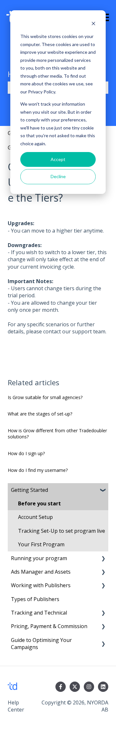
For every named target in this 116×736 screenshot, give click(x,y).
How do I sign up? (26, 453)
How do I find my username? (38, 470)
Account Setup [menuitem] (35, 517)
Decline (58, 176)
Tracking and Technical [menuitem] (39, 612)
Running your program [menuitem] (39, 558)
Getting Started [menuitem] (29, 489)
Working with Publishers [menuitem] (41, 585)
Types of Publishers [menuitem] (35, 599)
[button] (103, 490)
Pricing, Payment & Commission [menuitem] (49, 626)
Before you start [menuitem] (39, 503)
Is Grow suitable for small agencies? (45, 397)
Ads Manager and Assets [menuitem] (41, 571)
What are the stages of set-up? (40, 414)
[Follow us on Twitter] (75, 687)
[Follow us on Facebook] (60, 687)
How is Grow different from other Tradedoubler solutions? (57, 433)
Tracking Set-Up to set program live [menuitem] (61, 530)
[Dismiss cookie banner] (93, 24)
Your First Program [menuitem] (41, 544)
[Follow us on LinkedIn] (103, 687)
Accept (58, 159)
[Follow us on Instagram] (89, 687)
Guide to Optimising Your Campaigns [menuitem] (41, 643)
